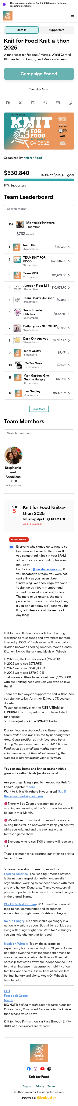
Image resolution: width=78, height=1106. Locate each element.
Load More (39, 408)
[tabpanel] (39, 534)
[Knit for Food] (7, 15)
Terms (51, 1086)
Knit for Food (32, 157)
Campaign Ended (39, 73)
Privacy (40, 1086)
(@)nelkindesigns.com (47, 569)
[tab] (21, 30)
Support (28, 1086)
